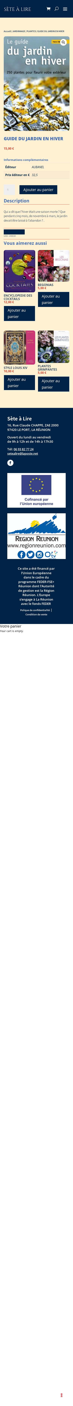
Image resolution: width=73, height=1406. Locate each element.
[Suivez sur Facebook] (10, 463)
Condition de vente (36, 614)
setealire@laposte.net (22, 454)
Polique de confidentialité (35, 610)
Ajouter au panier (38, 189)
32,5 (35, 175)
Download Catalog (14, 231)
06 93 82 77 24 (24, 449)
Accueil (7, 31)
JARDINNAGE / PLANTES (24, 31)
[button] (63, 42)
